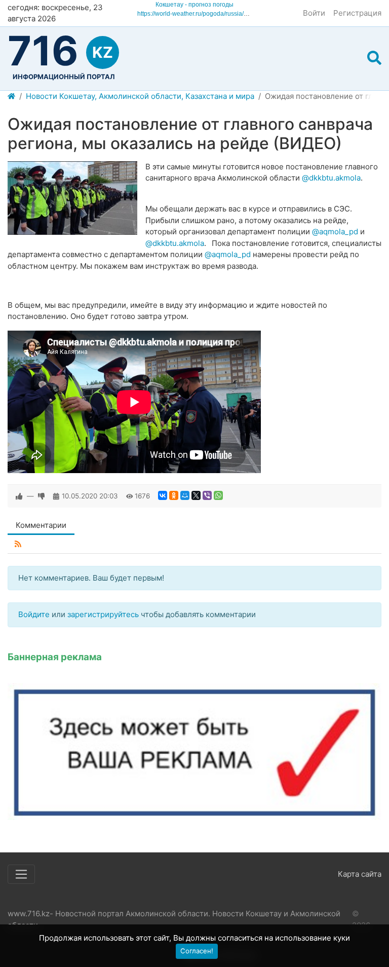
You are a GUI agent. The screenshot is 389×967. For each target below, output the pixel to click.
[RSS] (18, 544)
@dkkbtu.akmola (331, 178)
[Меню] (21, 874)
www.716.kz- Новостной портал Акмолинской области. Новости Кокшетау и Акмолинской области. (174, 919)
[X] (196, 495)
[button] (374, 58)
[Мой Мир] (184, 495)
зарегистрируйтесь (103, 614)
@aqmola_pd (335, 231)
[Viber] (207, 495)
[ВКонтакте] (162, 495)
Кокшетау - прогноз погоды (194, 4)
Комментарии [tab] (41, 525)
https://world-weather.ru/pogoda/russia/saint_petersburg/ (214, 13)
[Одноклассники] (173, 495)
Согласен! (196, 951)
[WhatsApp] (218, 495)
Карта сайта (359, 874)
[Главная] (11, 96)
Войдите (34, 614)
